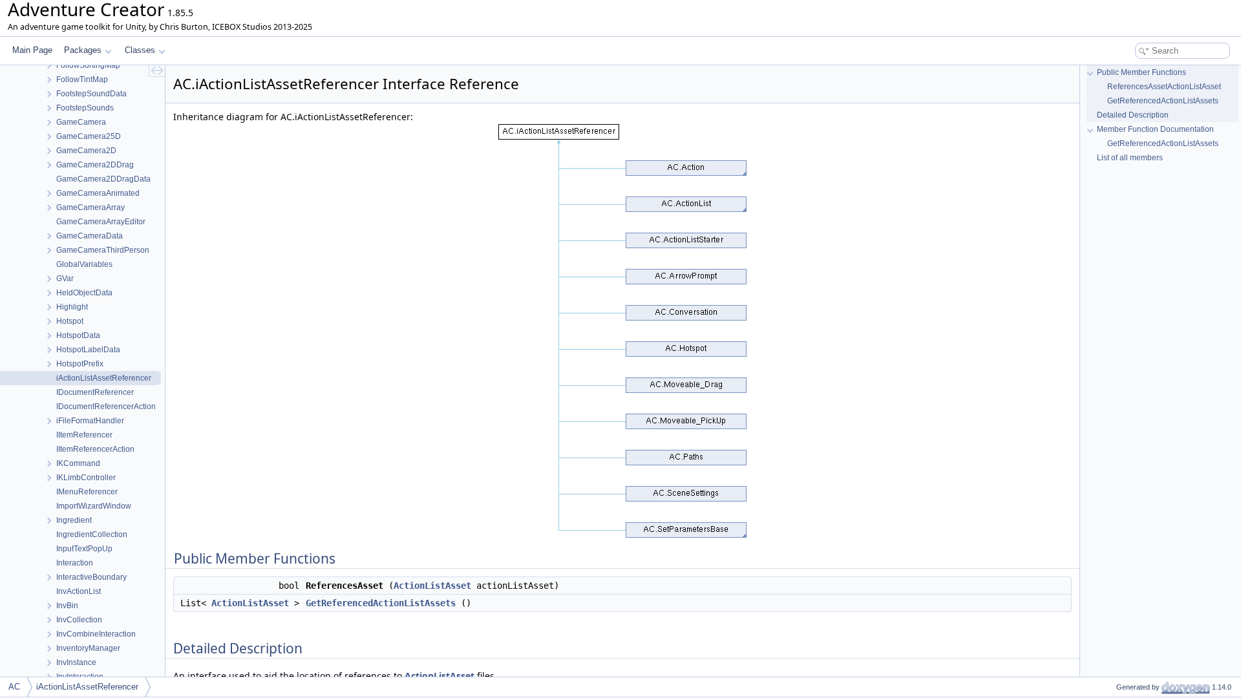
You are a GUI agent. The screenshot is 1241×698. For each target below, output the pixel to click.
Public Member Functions (1141, 72)
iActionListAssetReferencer (87, 687)
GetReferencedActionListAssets (381, 603)
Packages (82, 50)
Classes (140, 50)
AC (14, 687)
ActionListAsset (432, 585)
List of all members (1130, 157)
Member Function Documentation (1155, 129)
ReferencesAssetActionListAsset (1164, 86)
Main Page (32, 50)
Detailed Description (1133, 115)
